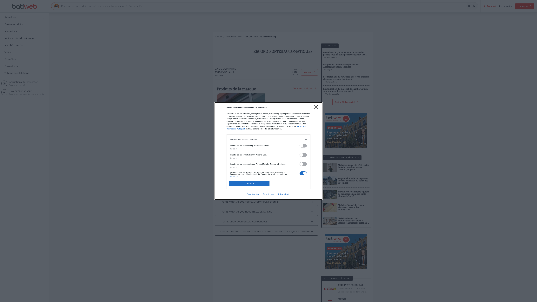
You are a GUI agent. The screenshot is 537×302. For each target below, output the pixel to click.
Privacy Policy (284, 194)
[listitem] (268, 139)
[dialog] (268, 151)
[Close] (317, 108)
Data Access (268, 194)
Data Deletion (253, 194)
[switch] (303, 146)
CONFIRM (249, 183)
